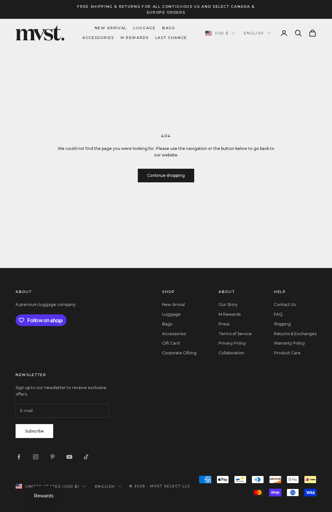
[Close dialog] (284, 195)
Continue (229, 331)
